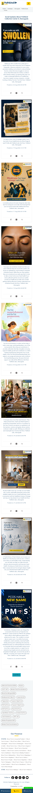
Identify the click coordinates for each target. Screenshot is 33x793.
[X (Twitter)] (16, 777)
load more (16, 675)
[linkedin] (20, 777)
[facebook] (12, 777)
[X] (22, 93)
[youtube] (27, 777)
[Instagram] (17, 93)
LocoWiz (20, 786)
